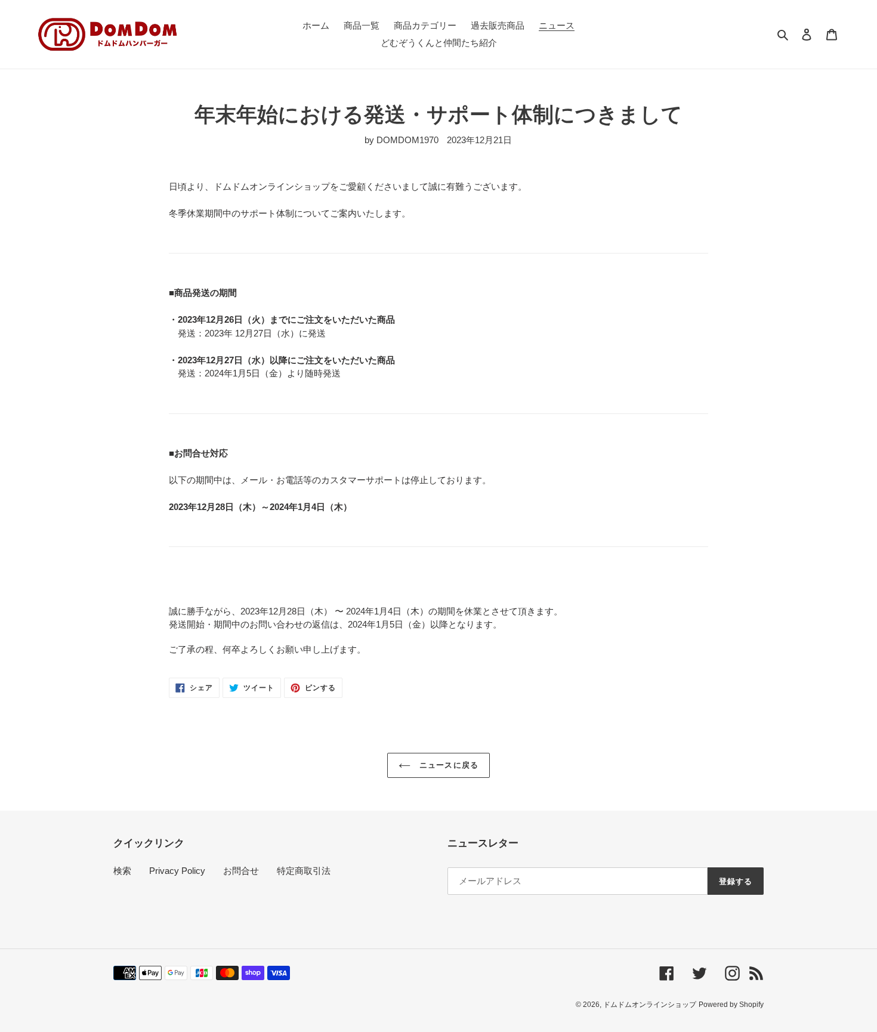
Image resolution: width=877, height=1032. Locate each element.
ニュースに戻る (447, 765)
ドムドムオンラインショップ (649, 1004)
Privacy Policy (177, 871)
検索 (122, 871)
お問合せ (241, 871)
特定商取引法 (304, 871)
